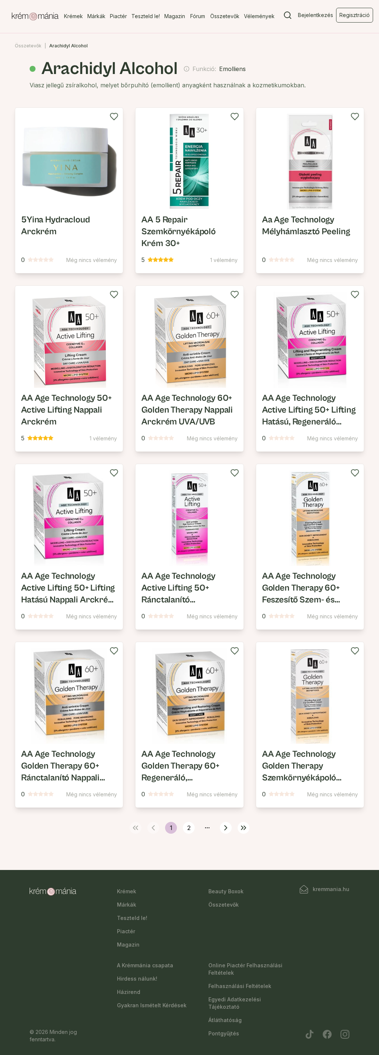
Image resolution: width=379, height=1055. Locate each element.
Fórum (197, 16)
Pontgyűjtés (223, 1033)
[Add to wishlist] (114, 116)
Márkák (96, 16)
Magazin (174, 16)
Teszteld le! (145, 16)
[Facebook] (327, 1034)
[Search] (287, 17)
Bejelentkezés (315, 15)
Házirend (128, 992)
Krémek (73, 16)
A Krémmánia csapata (145, 965)
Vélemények (259, 16)
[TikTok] (309, 1034)
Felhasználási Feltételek (239, 986)
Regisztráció (354, 15)
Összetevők (224, 16)
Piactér (118, 16)
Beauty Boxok (226, 891)
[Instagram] (345, 1034)
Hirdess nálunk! (137, 978)
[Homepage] (35, 17)
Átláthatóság (225, 1020)
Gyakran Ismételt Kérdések (152, 1005)
